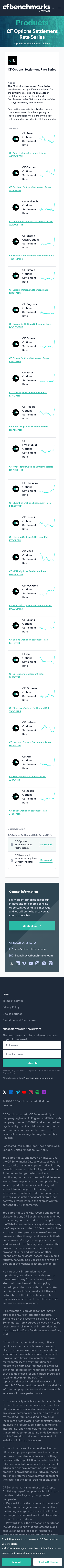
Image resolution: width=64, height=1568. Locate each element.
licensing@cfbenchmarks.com (34, 955)
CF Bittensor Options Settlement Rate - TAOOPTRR (30, 710)
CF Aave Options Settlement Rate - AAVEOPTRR (28, 155)
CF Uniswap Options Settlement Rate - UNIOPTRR (30, 744)
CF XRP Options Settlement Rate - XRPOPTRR (27, 778)
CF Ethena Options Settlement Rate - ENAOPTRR (29, 360)
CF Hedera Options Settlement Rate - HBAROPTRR (29, 428)
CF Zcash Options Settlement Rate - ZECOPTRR (28, 812)
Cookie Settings (12, 1013)
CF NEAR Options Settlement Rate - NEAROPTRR (28, 573)
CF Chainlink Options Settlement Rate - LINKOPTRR (30, 504)
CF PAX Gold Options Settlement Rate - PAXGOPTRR (30, 607)
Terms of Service (13, 1000)
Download (46, 844)
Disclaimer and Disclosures (19, 1020)
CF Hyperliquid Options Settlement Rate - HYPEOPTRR (31, 468)
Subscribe (32, 1062)
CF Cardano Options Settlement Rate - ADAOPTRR (30, 189)
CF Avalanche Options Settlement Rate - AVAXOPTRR (31, 223)
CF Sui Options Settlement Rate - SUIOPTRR (27, 675)
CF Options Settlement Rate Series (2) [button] (28, 835)
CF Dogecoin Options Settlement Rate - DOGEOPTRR (30, 326)
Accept (16, 1561)
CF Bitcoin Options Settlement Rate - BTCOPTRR (29, 291)
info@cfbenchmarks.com (31, 948)
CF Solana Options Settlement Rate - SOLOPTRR (29, 641)
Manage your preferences (39, 1077)
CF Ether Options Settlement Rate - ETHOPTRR (28, 394)
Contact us (30, 925)
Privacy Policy (11, 1007)
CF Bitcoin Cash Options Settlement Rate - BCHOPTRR (31, 257)
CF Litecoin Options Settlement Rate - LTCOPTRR (29, 539)
